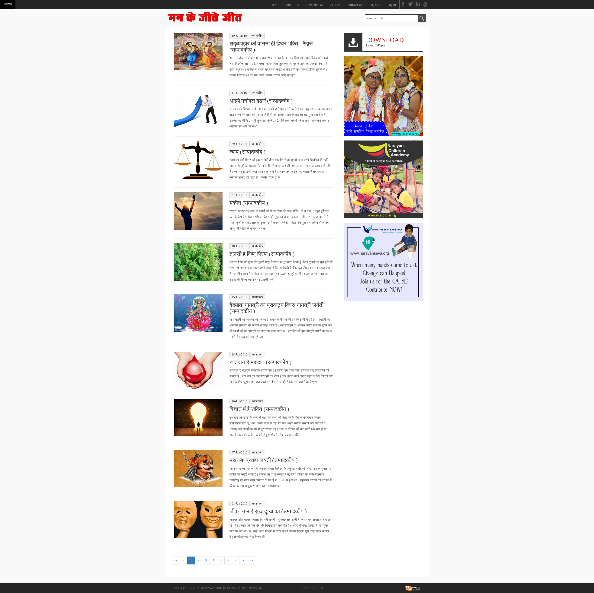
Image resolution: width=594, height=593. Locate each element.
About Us (292, 5)
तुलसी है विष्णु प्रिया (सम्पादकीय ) (261, 254)
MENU (8, 4)
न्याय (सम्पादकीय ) (247, 152)
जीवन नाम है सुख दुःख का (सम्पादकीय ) (268, 511)
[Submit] (422, 18)
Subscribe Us (314, 5)
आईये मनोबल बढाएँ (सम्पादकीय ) (261, 101)
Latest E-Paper (385, 41)
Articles (335, 5)
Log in (391, 5)
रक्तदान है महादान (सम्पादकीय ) (260, 362)
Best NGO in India (312, 588)
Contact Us (354, 5)
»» (251, 560)
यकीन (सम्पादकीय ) (248, 203)
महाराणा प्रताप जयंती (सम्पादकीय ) (263, 460)
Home (275, 5)
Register (375, 5)
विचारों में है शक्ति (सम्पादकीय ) (259, 409)
